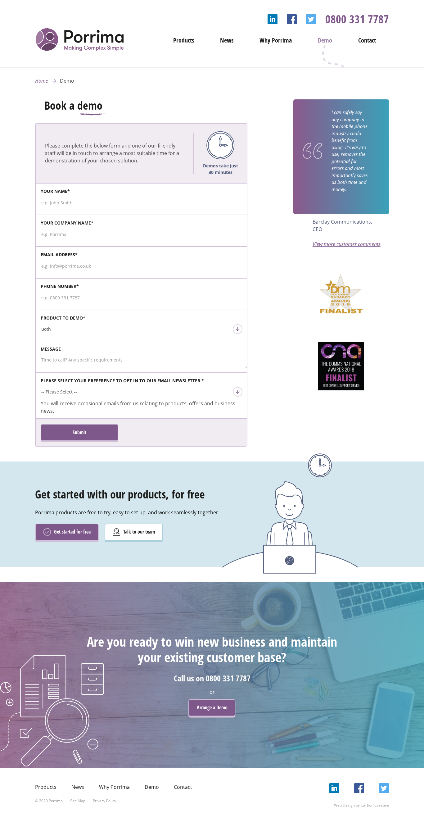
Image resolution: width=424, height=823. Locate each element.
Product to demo (63, 318)
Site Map (77, 800)
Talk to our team (138, 531)
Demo (325, 40)
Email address (59, 254)
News (226, 40)
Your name (55, 191)
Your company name (67, 223)
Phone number (60, 286)
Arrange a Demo (212, 707)
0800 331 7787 (357, 19)
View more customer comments (347, 244)
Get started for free (72, 531)
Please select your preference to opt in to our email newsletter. (122, 381)
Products (183, 40)
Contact (367, 40)
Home (41, 80)
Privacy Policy (104, 800)
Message (51, 349)
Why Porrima (275, 40)
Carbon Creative (375, 805)
